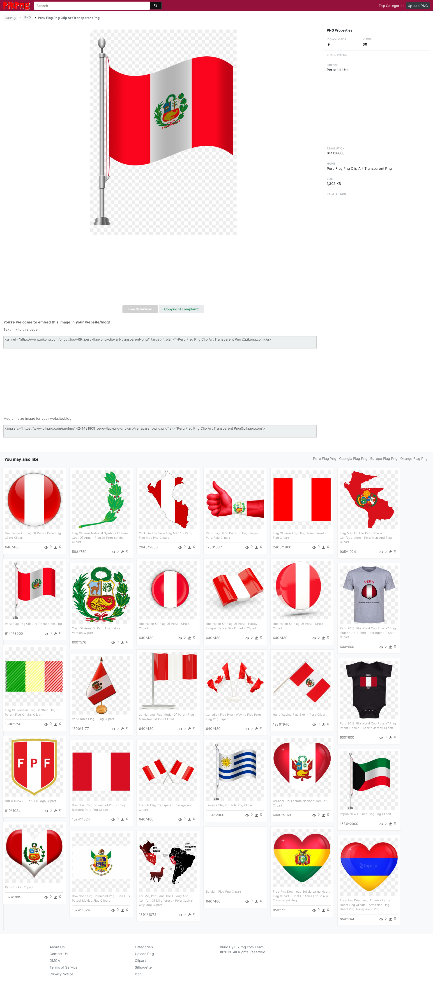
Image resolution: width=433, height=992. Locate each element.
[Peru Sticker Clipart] (34, 853)
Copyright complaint (181, 309)
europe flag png (383, 458)
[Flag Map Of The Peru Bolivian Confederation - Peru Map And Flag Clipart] (369, 499)
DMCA (55, 960)
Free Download (140, 309)
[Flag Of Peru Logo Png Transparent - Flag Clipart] (302, 499)
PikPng (10, 18)
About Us (57, 947)
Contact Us (59, 954)
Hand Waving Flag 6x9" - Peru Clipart (300, 714)
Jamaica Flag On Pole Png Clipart (229, 805)
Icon (138, 974)
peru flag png (324, 458)
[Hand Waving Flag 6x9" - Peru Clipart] (302, 681)
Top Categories (391, 6)
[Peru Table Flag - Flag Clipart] (101, 685)
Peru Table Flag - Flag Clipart (93, 719)
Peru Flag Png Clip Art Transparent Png (33, 623)
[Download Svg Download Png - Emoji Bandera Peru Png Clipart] (101, 771)
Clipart (140, 960)
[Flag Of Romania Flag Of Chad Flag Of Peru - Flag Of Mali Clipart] (34, 676)
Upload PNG (418, 6)
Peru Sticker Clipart (19, 887)
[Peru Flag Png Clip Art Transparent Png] (163, 132)
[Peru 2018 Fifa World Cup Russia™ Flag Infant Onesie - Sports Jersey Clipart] (369, 689)
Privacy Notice (61, 974)
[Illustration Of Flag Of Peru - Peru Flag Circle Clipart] (34, 499)
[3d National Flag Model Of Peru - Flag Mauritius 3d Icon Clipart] (168, 681)
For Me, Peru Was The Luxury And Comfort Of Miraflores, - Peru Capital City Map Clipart (166, 900)
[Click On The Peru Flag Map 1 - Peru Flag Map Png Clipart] (168, 499)
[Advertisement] (163, 271)
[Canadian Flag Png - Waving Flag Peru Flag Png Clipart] (235, 681)
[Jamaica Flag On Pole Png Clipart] (235, 771)
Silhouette (143, 967)
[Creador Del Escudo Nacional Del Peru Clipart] (302, 767)
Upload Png (144, 954)
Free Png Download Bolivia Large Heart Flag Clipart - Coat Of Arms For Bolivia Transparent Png (301, 896)
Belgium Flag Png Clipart (223, 891)
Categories (144, 947)
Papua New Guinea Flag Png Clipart (365, 814)
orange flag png (414, 458)
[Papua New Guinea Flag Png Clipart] (369, 780)
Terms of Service (64, 967)
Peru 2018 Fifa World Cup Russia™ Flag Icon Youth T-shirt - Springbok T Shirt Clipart (368, 632)
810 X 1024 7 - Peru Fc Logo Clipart (30, 801)
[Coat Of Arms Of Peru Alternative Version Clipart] (101, 594)
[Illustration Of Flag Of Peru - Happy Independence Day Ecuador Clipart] (235, 590)
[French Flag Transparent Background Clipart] (168, 771)
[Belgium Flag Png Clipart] (235, 858)
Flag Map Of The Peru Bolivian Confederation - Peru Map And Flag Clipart (366, 537)
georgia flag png (353, 458)
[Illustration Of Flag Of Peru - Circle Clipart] (168, 590)
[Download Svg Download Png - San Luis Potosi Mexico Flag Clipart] (101, 862)
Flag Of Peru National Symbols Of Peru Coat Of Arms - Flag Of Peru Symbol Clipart (100, 537)
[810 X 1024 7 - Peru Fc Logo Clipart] (34, 767)
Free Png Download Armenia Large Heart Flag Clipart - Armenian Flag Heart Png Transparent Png (365, 904)
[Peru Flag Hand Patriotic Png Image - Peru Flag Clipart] (235, 499)
